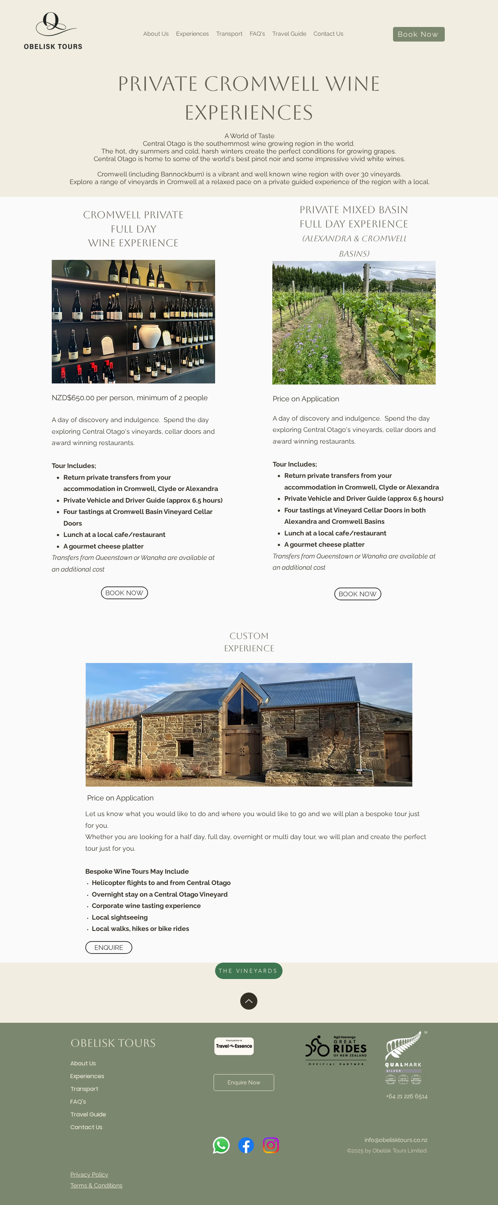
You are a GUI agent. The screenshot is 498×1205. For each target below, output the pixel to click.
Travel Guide (87, 1114)
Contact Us (86, 1127)
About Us (83, 1063)
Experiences (87, 1076)
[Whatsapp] (221, 1145)
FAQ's (78, 1101)
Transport (84, 1089)
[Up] (248, 1001)
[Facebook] (246, 1145)
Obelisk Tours (113, 1043)
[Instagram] (270, 1145)
